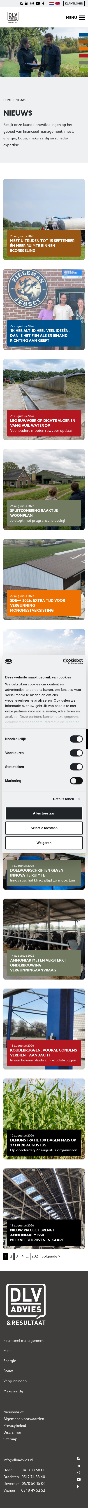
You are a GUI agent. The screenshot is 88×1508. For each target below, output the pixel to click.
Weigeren (44, 843)
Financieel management (23, 1340)
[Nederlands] (51, 3)
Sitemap (10, 1439)
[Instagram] (32, 3)
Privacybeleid (14, 1425)
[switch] (76, 752)
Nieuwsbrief (13, 1412)
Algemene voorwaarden (23, 1419)
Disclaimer (12, 1432)
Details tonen (63, 799)
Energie (9, 1361)
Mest (7, 1351)
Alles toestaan (44, 813)
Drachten (11, 1477)
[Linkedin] (26, 3)
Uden (7, 1470)
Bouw (8, 1371)
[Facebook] (43, 3)
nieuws (21, 100)
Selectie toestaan (44, 828)
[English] (57, 3)
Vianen (9, 1490)
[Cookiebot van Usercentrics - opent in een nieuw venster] (63, 661)
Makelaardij (13, 1391)
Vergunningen (15, 1381)
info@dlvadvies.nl (18, 1460)
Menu (71, 17)
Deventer (11, 1483)
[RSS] (21, 3)
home (7, 100)
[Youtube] (38, 3)
